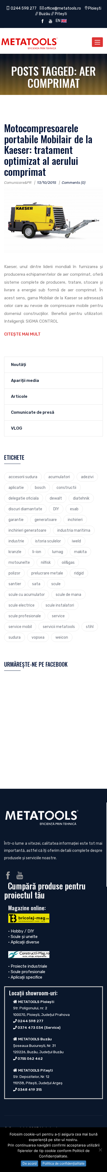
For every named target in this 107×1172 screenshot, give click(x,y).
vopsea (38, 637)
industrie (16, 541)
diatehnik (81, 498)
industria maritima (73, 530)
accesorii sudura (23, 477)
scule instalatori (60, 605)
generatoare (46, 519)
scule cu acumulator (27, 594)
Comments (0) (73, 183)
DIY (56, 509)
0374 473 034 (30, 1028)
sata (36, 584)
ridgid (79, 573)
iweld (76, 541)
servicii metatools (59, 626)
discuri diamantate (25, 509)
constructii (66, 487)
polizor (14, 573)
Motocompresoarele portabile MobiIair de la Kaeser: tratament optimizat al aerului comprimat (48, 149)
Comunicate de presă (32, 412)
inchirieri (75, 519)
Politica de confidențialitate (64, 1163)
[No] (100, 1150)
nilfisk (46, 562)
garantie (16, 519)
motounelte (19, 562)
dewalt (56, 498)
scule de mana (68, 594)
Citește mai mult (22, 334)
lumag (57, 552)
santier (15, 584)
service (58, 616)
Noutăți (18, 364)
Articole (19, 396)
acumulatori (59, 477)
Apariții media (25, 380)
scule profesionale (25, 616)
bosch (40, 487)
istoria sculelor (48, 541)
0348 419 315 (30, 1090)
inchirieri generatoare (27, 530)
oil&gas (68, 562)
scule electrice (22, 605)
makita (80, 552)
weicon (61, 637)
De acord (29, 1163)
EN (57, 20)
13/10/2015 (46, 183)
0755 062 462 (30, 1059)
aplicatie (16, 487)
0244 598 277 (23, 8)
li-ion (36, 552)
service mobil (20, 626)
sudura (15, 637)
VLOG (16, 428)
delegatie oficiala (24, 498)
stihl (90, 626)
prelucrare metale (47, 573)
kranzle (15, 552)
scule (56, 584)
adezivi (87, 477)
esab (74, 509)
